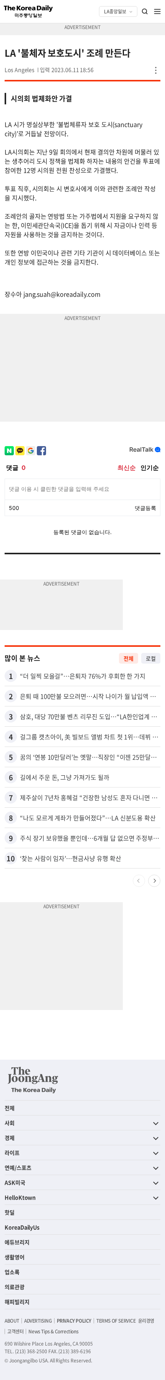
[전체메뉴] (157, 11)
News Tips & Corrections (53, 1331)
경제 (10, 1137)
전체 (129, 658)
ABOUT (12, 1320)
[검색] (145, 11)
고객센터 (15, 1331)
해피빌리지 (17, 1301)
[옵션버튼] (155, 70)
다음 (154, 881)
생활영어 (15, 1257)
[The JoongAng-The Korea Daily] (33, 1080)
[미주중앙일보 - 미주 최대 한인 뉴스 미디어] (28, 11)
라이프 (12, 1152)
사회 (10, 1123)
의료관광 (15, 1287)
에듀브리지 (17, 1242)
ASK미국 (15, 1182)
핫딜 (10, 1212)
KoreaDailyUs (22, 1227)
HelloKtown (20, 1197)
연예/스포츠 (18, 1167)
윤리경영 (146, 1320)
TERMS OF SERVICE (116, 1320)
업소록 (12, 1272)
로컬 (151, 658)
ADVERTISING (38, 1320)
